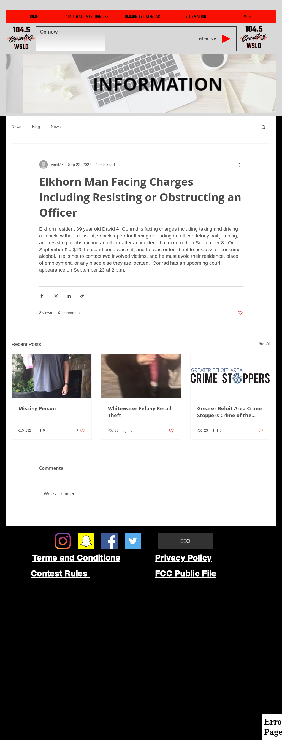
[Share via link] (82, 295)
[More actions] (239, 164)
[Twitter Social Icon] (133, 541)
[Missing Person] (51, 376)
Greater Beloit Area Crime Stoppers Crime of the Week (229, 412)
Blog (36, 126)
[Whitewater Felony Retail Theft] (141, 376)
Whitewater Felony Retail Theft (140, 412)
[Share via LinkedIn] (68, 295)
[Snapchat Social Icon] (86, 541)
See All (264, 343)
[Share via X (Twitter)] (55, 295)
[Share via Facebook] (41, 295)
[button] (263, 127)
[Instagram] (63, 541)
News (16, 126)
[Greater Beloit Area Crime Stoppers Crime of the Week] (230, 376)
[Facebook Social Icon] (109, 541)
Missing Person (37, 408)
